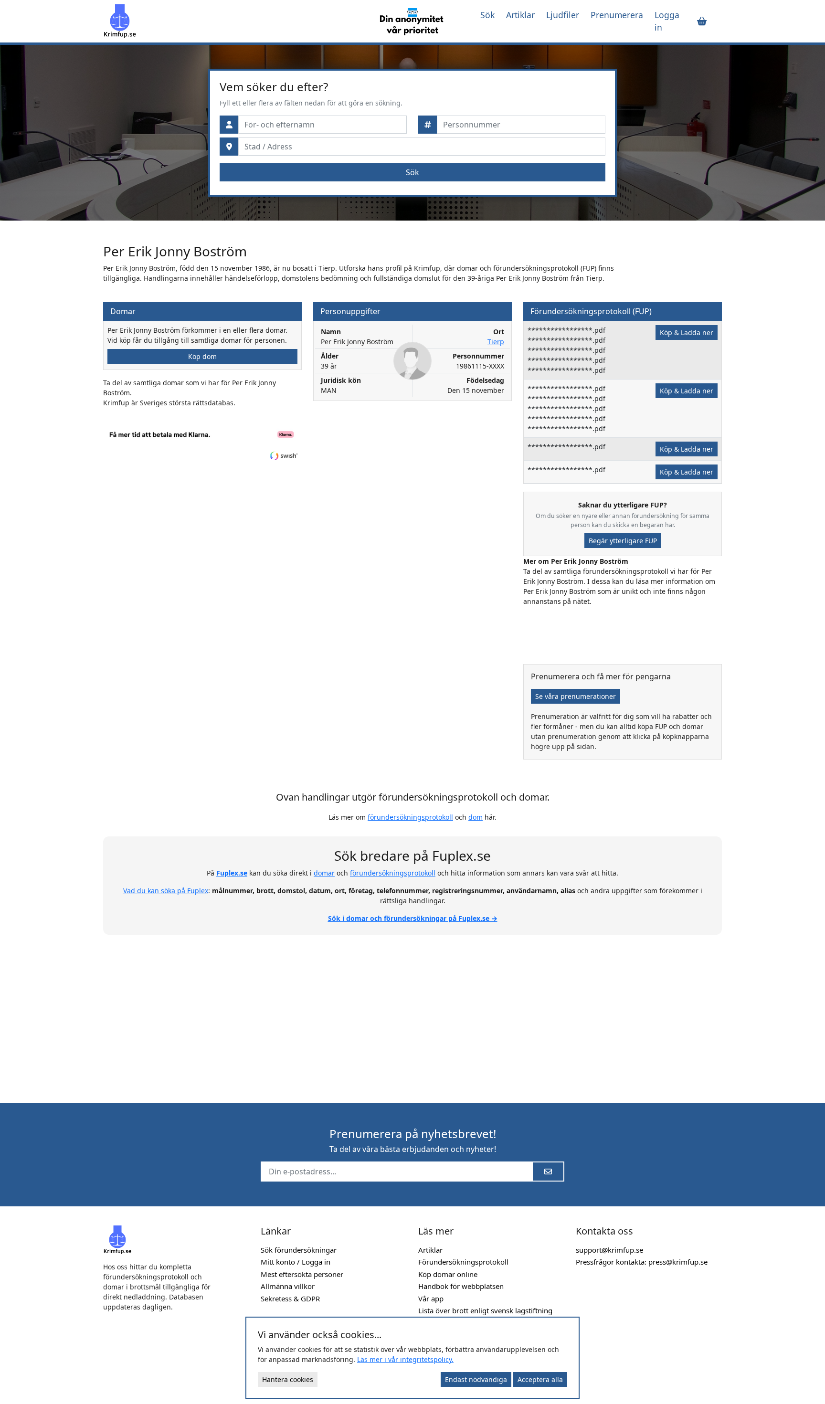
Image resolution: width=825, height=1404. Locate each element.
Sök (487, 15)
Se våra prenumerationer (575, 696)
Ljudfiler (562, 15)
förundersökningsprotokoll (410, 817)
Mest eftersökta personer (302, 1274)
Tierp (495, 341)
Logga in (667, 21)
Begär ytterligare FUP (623, 540)
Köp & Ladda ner (686, 332)
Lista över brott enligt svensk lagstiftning (485, 1310)
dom (475, 817)
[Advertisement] (412, 1013)
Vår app (431, 1298)
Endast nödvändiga (476, 1379)
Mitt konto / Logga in (295, 1262)
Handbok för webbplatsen (461, 1286)
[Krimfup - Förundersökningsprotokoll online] (232, 21)
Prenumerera (617, 15)
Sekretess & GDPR (290, 1298)
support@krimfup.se (609, 1250)
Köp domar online (447, 1274)
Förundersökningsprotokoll (463, 1262)
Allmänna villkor (288, 1286)
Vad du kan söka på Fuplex (165, 890)
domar (324, 872)
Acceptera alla (540, 1379)
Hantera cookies (287, 1379)
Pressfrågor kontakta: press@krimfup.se (642, 1262)
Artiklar (520, 15)
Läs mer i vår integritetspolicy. (405, 1359)
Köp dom (202, 356)
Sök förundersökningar (299, 1250)
